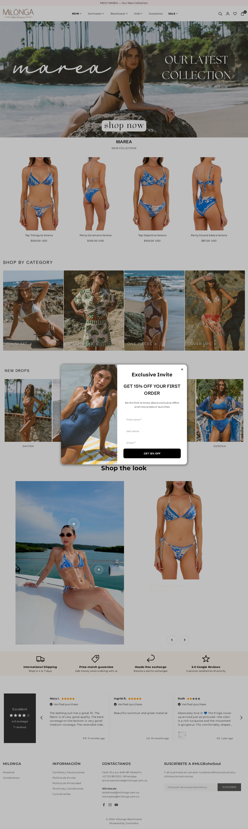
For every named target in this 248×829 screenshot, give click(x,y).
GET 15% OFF (152, 453)
